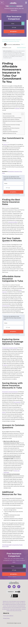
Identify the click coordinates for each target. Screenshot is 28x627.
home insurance (6, 305)
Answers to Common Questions (10, 131)
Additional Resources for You (9, 133)
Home (3, 39)
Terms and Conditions (8, 615)
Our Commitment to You (8, 116)
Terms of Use (17, 194)
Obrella (5, 144)
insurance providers (12, 222)
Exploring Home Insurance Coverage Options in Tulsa (11, 125)
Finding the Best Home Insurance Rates (12, 117)
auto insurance (17, 402)
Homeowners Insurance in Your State (10, 41)
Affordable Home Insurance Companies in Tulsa (12, 122)
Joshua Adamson (16, 44)
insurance (17, 108)
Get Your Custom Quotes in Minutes (11, 119)
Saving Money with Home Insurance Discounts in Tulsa (11, 128)
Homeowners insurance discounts (10, 391)
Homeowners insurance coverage (10, 348)
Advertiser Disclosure (21, 47)
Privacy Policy (6, 618)
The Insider (14, 6)
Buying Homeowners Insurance (13, 39)
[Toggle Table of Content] (21, 114)
